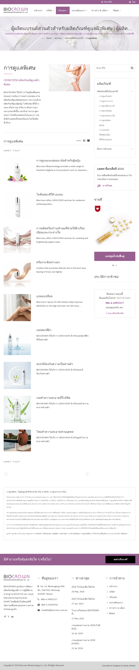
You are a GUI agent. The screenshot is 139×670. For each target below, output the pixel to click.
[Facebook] (5, 616)
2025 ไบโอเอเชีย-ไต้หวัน (83, 598)
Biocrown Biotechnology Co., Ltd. (33, 665)
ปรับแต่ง (62, 10)
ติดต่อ (116, 10)
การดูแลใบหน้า (105, 96)
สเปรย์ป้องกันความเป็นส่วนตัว (54, 364)
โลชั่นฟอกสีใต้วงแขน (49, 194)
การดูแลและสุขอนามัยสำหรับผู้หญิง (58, 160)
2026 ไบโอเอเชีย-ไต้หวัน (83, 586)
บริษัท (49, 10)
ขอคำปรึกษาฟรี (120, 560)
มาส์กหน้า (38, 533)
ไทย (133, 2)
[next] (88, 474)
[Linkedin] (12, 616)
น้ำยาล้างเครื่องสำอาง (101, 533)
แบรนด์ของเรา (79, 10)
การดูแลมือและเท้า (107, 106)
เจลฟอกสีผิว (43, 330)
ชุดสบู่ (101, 125)
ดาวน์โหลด (107, 185)
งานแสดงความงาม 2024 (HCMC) (83, 642)
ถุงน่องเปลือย (44, 296)
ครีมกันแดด (47, 533)
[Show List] (88, 140)
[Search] (132, 68)
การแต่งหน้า (104, 130)
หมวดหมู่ (58, 38)
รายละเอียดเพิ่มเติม (115, 313)
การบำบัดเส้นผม (74, 533)
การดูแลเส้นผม (105, 111)
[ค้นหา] (102, 2)
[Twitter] (8, 616)
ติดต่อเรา (124, 533)
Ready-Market (129, 666)
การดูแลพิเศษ (91, 38)
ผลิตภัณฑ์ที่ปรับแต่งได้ (74, 38)
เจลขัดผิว (55, 533)
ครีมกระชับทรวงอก (48, 262)
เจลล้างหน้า (63, 533)
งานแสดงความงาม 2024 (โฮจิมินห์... (86, 627)
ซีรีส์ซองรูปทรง (105, 140)
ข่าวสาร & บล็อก (99, 10)
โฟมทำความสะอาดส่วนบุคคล (55, 432)
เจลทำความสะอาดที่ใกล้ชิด (53, 398)
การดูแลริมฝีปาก (86, 533)
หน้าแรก (38, 10)
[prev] (6, 474)
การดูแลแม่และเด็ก (107, 116)
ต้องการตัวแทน (104, 149)
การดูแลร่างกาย (106, 101)
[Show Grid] (84, 140)
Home (48, 38)
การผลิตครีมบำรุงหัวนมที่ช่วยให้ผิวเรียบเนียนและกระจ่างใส (60, 230)
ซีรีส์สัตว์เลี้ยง (104, 135)
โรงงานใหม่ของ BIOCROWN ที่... (85, 612)
